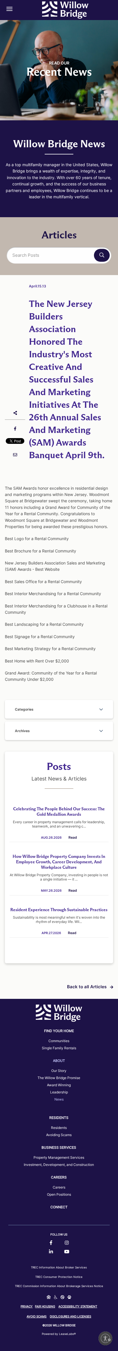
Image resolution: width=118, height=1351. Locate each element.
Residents (59, 1127)
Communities (58, 1041)
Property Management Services (59, 1157)
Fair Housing (45, 1306)
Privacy (27, 1306)
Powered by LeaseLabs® (59, 1334)
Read (72, 837)
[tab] (59, 709)
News (59, 1099)
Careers (59, 1187)
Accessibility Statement (77, 1306)
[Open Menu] (9, 9)
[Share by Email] (15, 454)
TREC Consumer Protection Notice (58, 1277)
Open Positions (59, 1194)
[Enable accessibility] (105, 1338)
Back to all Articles (87, 986)
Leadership (59, 1092)
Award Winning (59, 1085)
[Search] (102, 255)
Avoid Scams (36, 1316)
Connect (59, 1207)
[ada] (56, 1297)
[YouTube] (66, 1252)
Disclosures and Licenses (70, 1316)
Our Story (58, 1070)
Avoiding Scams (59, 1135)
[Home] (65, 10)
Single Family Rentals (59, 1048)
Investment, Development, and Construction (59, 1164)
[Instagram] (67, 1243)
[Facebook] (51, 1243)
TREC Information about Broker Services (59, 1267)
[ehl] (49, 1297)
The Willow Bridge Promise (59, 1078)
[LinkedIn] (51, 1252)
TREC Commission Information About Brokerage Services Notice (59, 1286)
